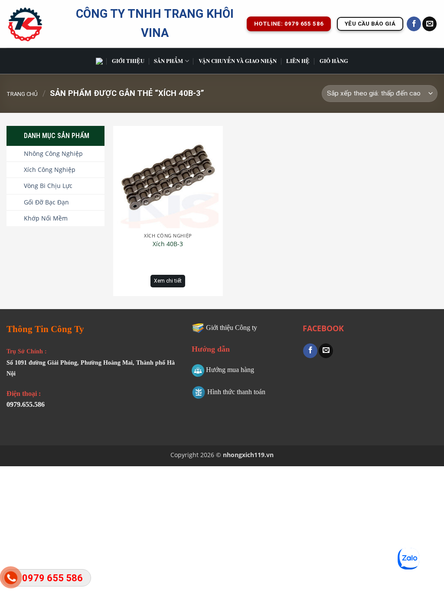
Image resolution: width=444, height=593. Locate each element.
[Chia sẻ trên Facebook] (310, 350)
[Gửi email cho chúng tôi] (429, 23)
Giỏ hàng (334, 61)
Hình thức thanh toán (236, 391)
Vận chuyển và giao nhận (238, 61)
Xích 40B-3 (168, 244)
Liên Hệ (298, 61)
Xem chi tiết (168, 281)
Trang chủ (22, 94)
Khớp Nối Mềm (46, 218)
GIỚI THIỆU (128, 61)
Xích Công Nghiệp (49, 169)
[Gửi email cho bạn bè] (326, 350)
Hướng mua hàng (230, 369)
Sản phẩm (168, 61)
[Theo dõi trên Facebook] (414, 23)
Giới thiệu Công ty (231, 327)
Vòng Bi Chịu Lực (48, 185)
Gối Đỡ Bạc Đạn (46, 202)
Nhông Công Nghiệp (53, 153)
